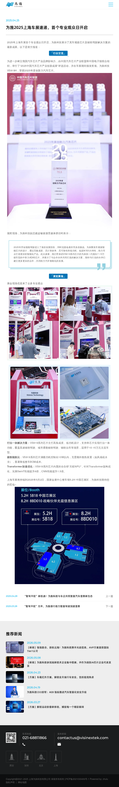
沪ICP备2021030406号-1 (77, 778)
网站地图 (22, 782)
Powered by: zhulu (99, 778)
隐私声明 (10, 782)
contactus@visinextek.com (82, 737)
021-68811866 (34, 737)
